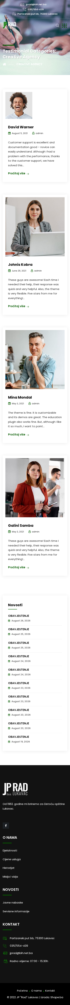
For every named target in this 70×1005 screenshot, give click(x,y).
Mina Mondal (20, 397)
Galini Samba (20, 525)
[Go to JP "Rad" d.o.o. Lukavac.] (8, 64)
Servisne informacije (16, 911)
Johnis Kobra (20, 264)
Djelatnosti (10, 850)
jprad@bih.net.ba (36, 4)
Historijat (9, 868)
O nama (36, 990)
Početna (22, 990)
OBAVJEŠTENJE (18, 616)
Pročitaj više (16, 173)
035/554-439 (36, 9)
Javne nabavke (13, 902)
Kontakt (50, 990)
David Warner (21, 127)
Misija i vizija (10, 876)
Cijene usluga (12, 859)
